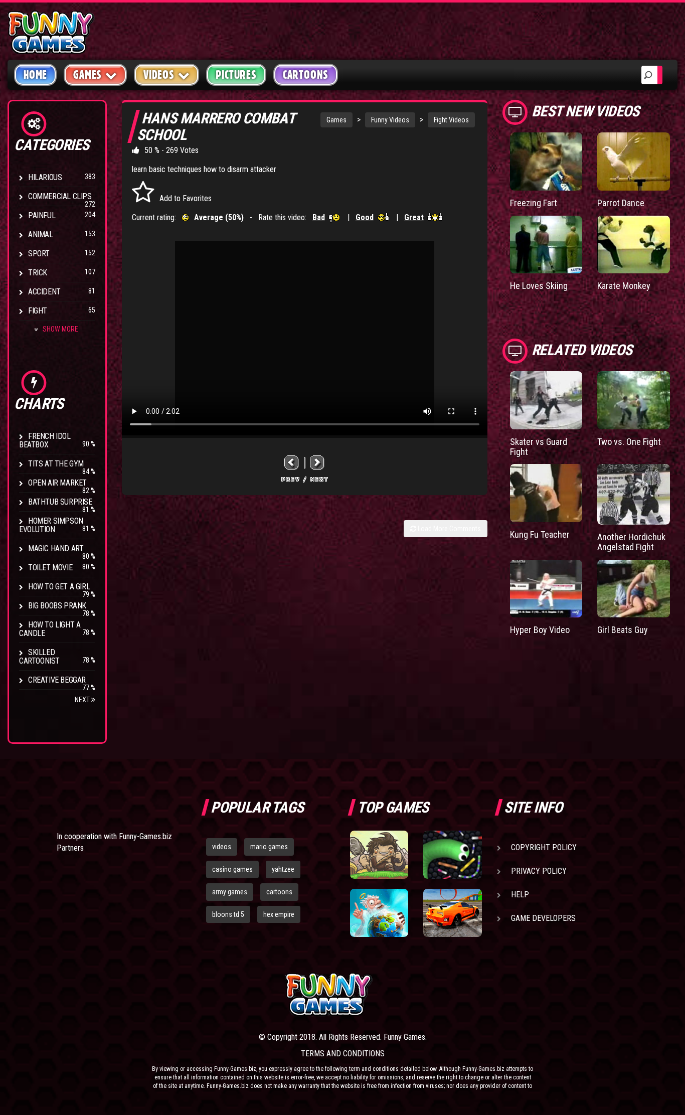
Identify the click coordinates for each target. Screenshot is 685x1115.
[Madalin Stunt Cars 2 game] (452, 913)
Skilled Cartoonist (39, 657)
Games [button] (87, 75)
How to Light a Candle (49, 629)
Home (35, 75)
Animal (40, 234)
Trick (37, 272)
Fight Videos (451, 120)
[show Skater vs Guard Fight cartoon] (546, 400)
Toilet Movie (50, 567)
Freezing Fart (533, 203)
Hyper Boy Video (540, 629)
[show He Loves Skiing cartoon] (546, 245)
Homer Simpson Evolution (51, 525)
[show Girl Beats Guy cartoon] (633, 589)
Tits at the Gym (56, 463)
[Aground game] (379, 855)
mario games (269, 847)
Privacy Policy (539, 871)
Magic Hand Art (55, 548)
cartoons (279, 892)
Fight (37, 310)
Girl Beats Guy (622, 629)
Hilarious (45, 177)
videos (221, 847)
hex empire (278, 914)
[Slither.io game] (452, 855)
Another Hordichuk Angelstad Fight (631, 542)
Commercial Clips (60, 196)
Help (520, 894)
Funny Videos (390, 120)
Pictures (236, 75)
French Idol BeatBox (45, 440)
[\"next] (317, 462)
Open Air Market (57, 483)
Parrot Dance (620, 203)
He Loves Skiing (539, 285)
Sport (39, 253)
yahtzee (283, 869)
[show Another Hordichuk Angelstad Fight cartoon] (633, 494)
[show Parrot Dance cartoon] (633, 161)
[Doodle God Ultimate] (379, 913)
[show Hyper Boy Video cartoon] (546, 589)
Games (336, 120)
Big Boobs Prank (57, 605)
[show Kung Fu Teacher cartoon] (546, 493)
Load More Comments (448, 529)
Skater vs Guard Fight (538, 446)
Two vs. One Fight (629, 441)
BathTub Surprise (60, 502)
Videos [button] (159, 75)
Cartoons (305, 75)
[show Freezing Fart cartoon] (546, 161)
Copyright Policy (544, 847)
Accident (44, 291)
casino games (232, 869)
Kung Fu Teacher (540, 534)
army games (229, 892)
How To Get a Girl (59, 586)
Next (83, 700)
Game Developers (543, 918)
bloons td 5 (228, 914)
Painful (41, 215)
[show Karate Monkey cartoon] (633, 245)
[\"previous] (292, 462)
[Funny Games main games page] (456, 994)
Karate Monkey (623, 285)
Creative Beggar (57, 680)
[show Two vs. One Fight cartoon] (633, 400)
